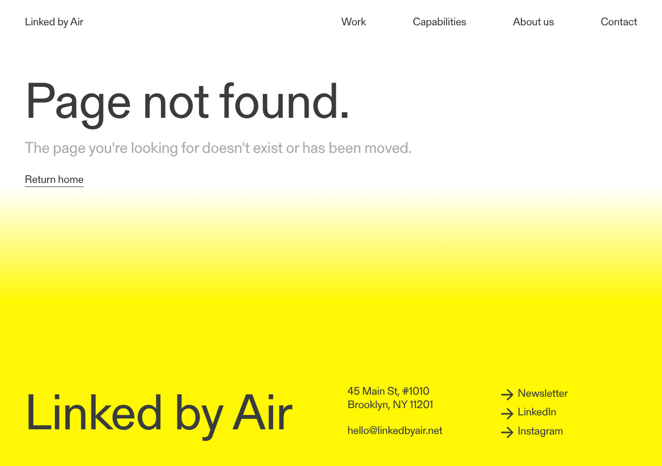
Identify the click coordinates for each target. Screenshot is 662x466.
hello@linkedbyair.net (395, 431)
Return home (54, 180)
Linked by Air (54, 23)
